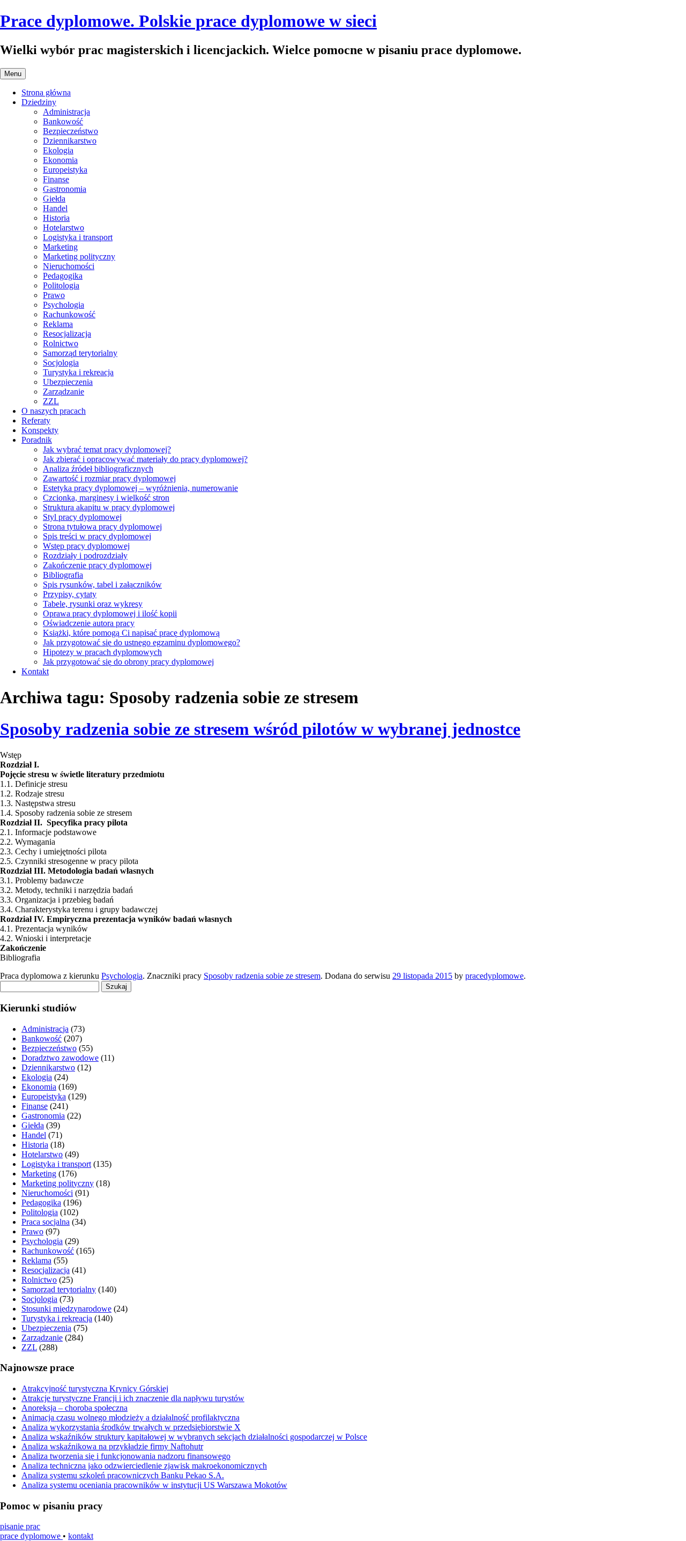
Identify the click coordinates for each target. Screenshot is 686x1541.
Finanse (56, 179)
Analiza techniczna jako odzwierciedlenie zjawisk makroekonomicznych (144, 1465)
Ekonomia (60, 160)
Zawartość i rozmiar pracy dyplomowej (109, 478)
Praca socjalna (45, 1221)
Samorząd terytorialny (80, 353)
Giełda (54, 198)
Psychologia (63, 304)
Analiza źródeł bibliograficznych (98, 468)
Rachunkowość (69, 314)
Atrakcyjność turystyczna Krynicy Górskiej (94, 1388)
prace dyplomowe (31, 1535)
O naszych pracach (53, 410)
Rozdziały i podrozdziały (85, 555)
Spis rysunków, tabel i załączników (102, 584)
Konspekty (39, 430)
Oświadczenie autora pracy (89, 623)
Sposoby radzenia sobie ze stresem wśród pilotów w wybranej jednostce (260, 729)
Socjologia (61, 362)
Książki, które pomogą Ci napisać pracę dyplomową (131, 632)
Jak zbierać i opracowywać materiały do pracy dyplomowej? (145, 459)
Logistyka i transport (78, 237)
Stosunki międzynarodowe (66, 1308)
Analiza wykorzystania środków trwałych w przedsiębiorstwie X (131, 1427)
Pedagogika (63, 275)
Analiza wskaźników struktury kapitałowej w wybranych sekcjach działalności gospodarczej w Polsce (194, 1436)
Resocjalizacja (67, 333)
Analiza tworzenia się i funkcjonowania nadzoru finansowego (125, 1456)
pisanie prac (20, 1526)
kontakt (80, 1535)
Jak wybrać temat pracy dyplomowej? (107, 449)
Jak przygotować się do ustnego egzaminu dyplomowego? (141, 642)
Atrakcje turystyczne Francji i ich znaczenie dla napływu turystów (132, 1398)
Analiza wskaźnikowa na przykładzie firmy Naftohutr (112, 1446)
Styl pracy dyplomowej (82, 517)
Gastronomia (64, 188)
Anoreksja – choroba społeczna (74, 1407)
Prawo (54, 295)
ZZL (51, 401)
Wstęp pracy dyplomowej (86, 545)
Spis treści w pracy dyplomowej (97, 536)
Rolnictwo (60, 343)
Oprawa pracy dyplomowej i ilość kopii (110, 613)
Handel (55, 208)
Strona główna (46, 92)
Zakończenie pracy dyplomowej (97, 565)
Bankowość (63, 121)
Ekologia (58, 150)
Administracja (66, 111)
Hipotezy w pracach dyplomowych (102, 652)
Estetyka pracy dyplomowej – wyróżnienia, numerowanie (140, 488)
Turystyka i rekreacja (78, 372)
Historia (56, 217)
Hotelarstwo (63, 227)
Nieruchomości (68, 266)
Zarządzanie (63, 391)
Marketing (60, 246)
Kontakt (35, 671)
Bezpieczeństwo (70, 131)
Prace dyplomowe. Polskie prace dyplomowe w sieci (188, 21)
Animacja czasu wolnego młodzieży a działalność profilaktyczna (130, 1417)
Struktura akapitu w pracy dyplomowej (109, 507)
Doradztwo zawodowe (60, 1057)
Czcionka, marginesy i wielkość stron (106, 497)
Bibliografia (63, 574)
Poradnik (36, 439)
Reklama (58, 324)
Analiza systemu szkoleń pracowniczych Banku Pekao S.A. (122, 1475)
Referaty (35, 420)
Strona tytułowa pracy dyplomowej (102, 526)
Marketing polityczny (79, 256)
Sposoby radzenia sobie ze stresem (262, 975)
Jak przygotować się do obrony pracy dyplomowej (128, 661)
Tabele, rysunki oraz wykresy (93, 603)
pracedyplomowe (494, 975)
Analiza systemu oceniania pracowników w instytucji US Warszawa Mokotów (154, 1485)
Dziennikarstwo (69, 140)
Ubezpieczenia (68, 381)
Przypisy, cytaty (69, 594)
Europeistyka (65, 169)
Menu (12, 74)
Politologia (61, 285)
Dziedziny (38, 102)
